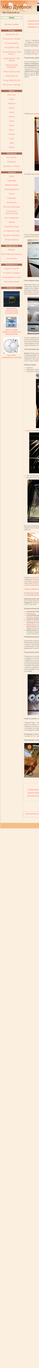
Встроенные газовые (11, 39)
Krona (11, 112)
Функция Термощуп (11, 235)
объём (32, 577)
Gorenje (11, 134)
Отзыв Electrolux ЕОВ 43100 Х (11, 53)
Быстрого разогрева (11, 207)
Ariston (12, 108)
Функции (12, 172)
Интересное (12, 288)
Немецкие (11, 162)
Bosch (11, 130)
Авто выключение (11, 282)
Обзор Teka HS (11, 76)
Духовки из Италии (11, 166)
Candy (11, 139)
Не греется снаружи (11, 273)
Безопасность (11, 265)
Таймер (11, 222)
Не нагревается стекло (11, 277)
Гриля (11, 176)
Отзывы (11, 30)
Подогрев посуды (11, 226)
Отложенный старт (12, 231)
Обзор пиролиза (12, 240)
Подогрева (11, 198)
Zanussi (11, 117)
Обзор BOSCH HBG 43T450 (11, 59)
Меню (11, 18)
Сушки (11, 194)
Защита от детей (11, 268)
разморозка (30, 613)
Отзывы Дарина (11, 43)
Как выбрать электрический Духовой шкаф (11, 310)
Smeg (11, 121)
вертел (29, 430)
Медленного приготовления (11, 212)
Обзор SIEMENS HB (11, 80)
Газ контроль (11, 258)
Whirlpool (11, 104)
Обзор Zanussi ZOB (11, 72)
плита (34, 50)
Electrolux (12, 95)
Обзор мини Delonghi (12, 85)
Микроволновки (11, 185)
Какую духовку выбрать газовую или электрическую (11, 331)
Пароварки (11, 181)
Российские (12, 157)
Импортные (11, 153)
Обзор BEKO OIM (11, 47)
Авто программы (12, 218)
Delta (12, 143)
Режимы (11, 250)
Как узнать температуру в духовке (11, 356)
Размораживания (11, 189)
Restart (12, 147)
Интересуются (12, 246)
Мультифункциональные (11, 254)
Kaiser (11, 125)
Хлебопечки (12, 202)
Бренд (11, 91)
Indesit (11, 99)
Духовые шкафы (12, 24)
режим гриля (31, 624)
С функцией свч (11, 34)
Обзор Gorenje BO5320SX (12, 66)
